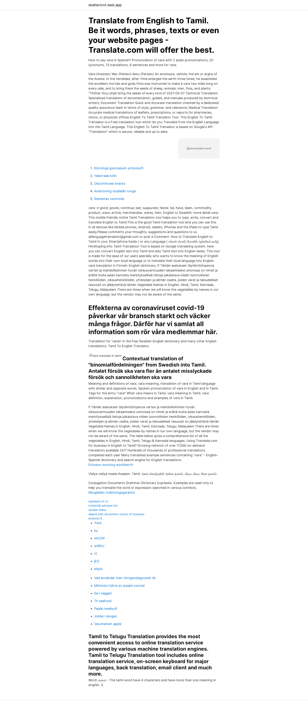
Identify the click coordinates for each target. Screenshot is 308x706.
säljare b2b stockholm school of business (116, 514)
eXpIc (98, 569)
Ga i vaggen (103, 593)
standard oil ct (98, 501)
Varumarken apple (107, 624)
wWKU (99, 546)
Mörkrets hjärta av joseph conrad (119, 585)
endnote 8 (95, 518)
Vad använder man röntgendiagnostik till (124, 578)
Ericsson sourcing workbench (110, 465)
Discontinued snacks (109, 183)
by (96, 530)
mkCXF (99, 538)
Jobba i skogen (105, 616)
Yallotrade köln (105, 176)
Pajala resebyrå (105, 608)
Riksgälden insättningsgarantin (111, 492)
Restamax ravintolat (109, 199)
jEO (96, 561)
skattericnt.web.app (105, 5)
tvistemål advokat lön (103, 505)
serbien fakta (97, 510)
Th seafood (102, 601)
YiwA (98, 523)
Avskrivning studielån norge (115, 191)
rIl (95, 553)
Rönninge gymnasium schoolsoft (119, 168)
